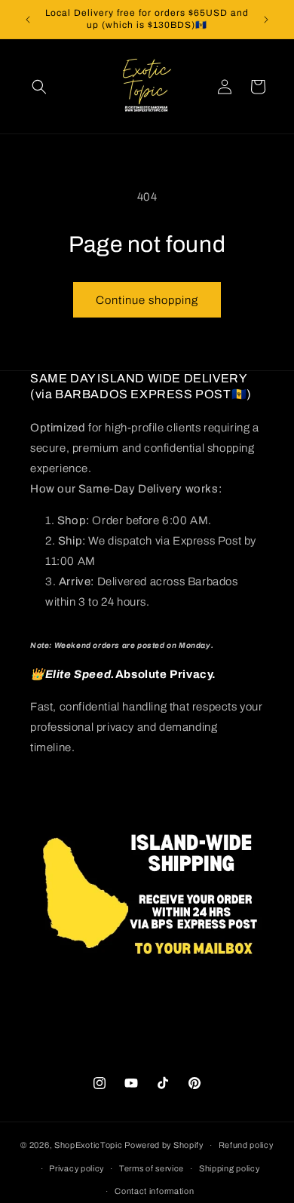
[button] (39, 86)
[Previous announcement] (27, 19)
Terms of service (151, 1168)
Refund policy (246, 1144)
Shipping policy (229, 1168)
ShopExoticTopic (88, 1144)
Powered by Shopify (164, 1144)
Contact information (154, 1190)
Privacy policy (76, 1168)
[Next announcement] (266, 19)
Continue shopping (147, 300)
